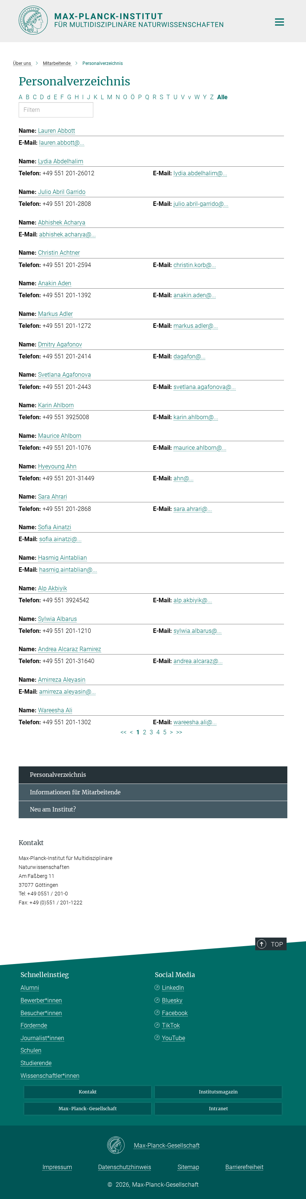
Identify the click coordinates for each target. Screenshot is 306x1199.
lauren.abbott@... (61, 142)
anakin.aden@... (195, 295)
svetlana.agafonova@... (205, 386)
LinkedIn (173, 987)
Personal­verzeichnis (58, 774)
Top (277, 944)
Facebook (175, 1013)
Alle (222, 97)
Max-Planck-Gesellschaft (88, 1108)
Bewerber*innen (41, 1000)
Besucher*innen (41, 1013)
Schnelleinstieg (45, 975)
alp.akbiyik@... (193, 600)
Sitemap (188, 1167)
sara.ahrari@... (193, 508)
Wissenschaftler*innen (50, 1075)
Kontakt (88, 1092)
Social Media (175, 975)
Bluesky (172, 1000)
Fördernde (34, 1025)
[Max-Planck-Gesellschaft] (120, 1146)
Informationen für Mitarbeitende (75, 792)
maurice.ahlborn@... (200, 447)
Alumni (30, 987)
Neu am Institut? (53, 809)
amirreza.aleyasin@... (67, 691)
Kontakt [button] (31, 843)
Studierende (36, 1063)
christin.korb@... (195, 265)
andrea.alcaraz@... (198, 661)
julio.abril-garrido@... (201, 203)
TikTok (171, 1025)
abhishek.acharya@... (67, 234)
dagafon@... (190, 356)
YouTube (173, 1038)
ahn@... (184, 478)
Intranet (218, 1108)
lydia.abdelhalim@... (200, 173)
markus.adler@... (196, 325)
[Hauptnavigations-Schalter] (279, 22)
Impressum (57, 1167)
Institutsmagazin (218, 1092)
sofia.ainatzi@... (60, 539)
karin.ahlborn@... (196, 417)
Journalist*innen (42, 1038)
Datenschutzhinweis (124, 1167)
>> (179, 732)
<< (124, 732)
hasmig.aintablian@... (68, 569)
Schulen (31, 1050)
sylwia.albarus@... (198, 630)
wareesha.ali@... (195, 722)
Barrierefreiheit (244, 1167)
